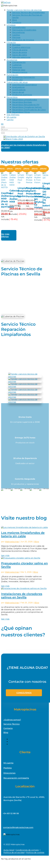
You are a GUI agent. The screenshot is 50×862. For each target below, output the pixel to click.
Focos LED (17, 79)
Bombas (16, 45)
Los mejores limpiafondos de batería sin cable (23, 534)
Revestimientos (19, 72)
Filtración (11, 42)
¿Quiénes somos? (12, 719)
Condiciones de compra (27, 850)
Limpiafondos (19, 27)
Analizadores (18, 87)
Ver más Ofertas (5, 235)
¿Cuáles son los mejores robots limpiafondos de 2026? (23, 146)
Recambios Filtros (21, 112)
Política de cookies (35, 852)
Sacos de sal (18, 92)
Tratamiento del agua (17, 82)
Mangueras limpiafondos (24, 30)
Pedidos (7, 768)
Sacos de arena (19, 52)
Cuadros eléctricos (21, 47)
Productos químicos (22, 94)
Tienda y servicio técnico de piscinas (24, 10)
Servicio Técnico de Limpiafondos (28, 12)
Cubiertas (17, 65)
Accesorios (12, 60)
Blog (14, 20)
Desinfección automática (24, 84)
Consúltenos (24, 692)
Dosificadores (19, 89)
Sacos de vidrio (19, 55)
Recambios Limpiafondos (24, 99)
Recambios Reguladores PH (25, 104)
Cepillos (16, 35)
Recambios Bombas (22, 102)
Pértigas (16, 37)
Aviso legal (8, 850)
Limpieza (11, 25)
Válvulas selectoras (21, 57)
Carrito (10, 119)
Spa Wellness (13, 114)
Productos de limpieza (23, 40)
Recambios (12, 97)
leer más (5, 555)
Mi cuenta (11, 117)
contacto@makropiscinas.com (18, 827)
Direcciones (9, 773)
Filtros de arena (19, 50)
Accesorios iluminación (23, 77)
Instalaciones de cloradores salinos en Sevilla (21, 595)
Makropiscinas (12, 541)
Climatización (19, 62)
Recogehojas (18, 32)
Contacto (16, 22)
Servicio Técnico (11, 724)
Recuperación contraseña (16, 778)
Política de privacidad (13, 852)
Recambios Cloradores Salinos (27, 107)
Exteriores (17, 67)
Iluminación (12, 74)
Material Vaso (18, 70)
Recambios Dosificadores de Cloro (29, 109)
